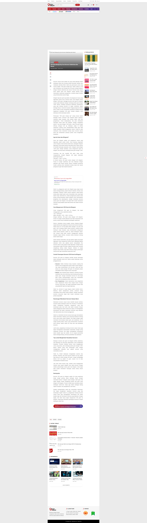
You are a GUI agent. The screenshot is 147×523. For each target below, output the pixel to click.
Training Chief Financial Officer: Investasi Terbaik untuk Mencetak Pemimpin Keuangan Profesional (77, 479)
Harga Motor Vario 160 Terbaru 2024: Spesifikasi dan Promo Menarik (93, 69)
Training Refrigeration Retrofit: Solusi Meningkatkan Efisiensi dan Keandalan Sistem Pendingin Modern (53, 479)
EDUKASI (54, 419)
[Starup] (74, 11)
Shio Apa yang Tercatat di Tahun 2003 (65, 432)
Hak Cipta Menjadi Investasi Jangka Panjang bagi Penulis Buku (93, 113)
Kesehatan (81, 8)
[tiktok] (98, 1)
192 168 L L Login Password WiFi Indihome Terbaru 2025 (93, 80)
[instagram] (95, 1)
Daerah (59, 8)
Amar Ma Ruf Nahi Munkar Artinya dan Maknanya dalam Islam (93, 85)
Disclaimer (69, 1)
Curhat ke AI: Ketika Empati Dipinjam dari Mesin (53, 466)
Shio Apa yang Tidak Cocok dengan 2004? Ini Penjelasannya (69, 444)
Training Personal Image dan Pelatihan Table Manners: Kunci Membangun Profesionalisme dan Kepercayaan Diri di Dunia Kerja (66, 479)
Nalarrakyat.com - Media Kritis (76, 521)
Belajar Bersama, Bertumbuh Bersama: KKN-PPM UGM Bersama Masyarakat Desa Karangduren (66, 466)
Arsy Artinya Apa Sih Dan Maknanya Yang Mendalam (94, 74)
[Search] (88, 4)
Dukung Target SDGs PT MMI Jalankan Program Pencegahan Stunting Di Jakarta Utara (77, 466)
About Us (52, 1)
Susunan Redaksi (59, 1)
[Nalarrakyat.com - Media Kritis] (51, 4)
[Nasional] (50, 11)
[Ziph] (68, 11)
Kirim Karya (80, 1)
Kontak (64, 1)
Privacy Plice (75, 1)
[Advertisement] (73, 31)
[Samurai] (78, 11)
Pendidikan (87, 8)
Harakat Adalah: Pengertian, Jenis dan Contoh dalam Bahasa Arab (91, 64)
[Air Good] (55, 11)
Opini (92, 8)
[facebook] (90, 1)
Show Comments (66, 485)
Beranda (52, 62)
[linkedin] (83, 260)
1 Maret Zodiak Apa (61, 426)
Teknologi (68, 8)
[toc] (145, 158)
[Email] (50, 86)
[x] (50, 80)
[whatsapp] (93, 1)
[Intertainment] (61, 11)
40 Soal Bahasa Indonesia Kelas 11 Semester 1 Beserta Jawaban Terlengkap (70, 438)
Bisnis (63, 8)
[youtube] (97, 1)
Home (49, 1)
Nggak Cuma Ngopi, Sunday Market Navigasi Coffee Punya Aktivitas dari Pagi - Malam (94, 102)
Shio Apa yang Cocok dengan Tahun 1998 (66, 449)
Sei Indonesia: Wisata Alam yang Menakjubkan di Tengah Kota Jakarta (93, 91)
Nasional (54, 8)
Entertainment (74, 8)
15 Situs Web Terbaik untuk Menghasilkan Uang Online (93, 96)
